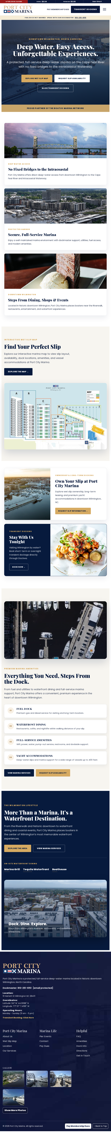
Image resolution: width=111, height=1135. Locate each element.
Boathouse (59, 869)
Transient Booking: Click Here (18, 1017)
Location (7, 1046)
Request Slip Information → (73, 511)
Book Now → (18, 567)
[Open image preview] (13, 1079)
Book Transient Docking (55, 88)
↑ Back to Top (100, 1126)
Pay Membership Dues (78, 1126)
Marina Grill (12, 869)
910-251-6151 (80, 18)
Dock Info (81, 1046)
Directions (81, 1050)
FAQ (78, 1036)
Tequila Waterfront (36, 869)
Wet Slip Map (10, 1041)
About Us (7, 1036)
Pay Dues (44, 1046)
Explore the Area (17, 848)
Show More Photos (15, 1110)
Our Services (9, 1050)
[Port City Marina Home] (18, 9)
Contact (44, 1041)
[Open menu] (104, 9)
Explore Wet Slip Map (36, 78)
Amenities (81, 1041)
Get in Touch (83, 1055)
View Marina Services (19, 773)
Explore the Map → (18, 371)
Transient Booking (85, 9)
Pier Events (45, 1036)
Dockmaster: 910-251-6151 (17, 988)
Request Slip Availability (72, 78)
